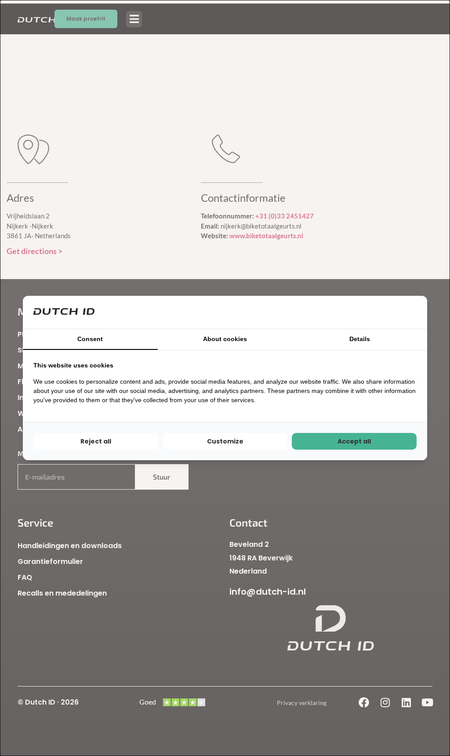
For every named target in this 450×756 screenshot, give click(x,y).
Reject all (95, 441)
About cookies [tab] (225, 338)
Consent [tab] (90, 338)
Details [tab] (359, 338)
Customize (225, 441)
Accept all (354, 441)
